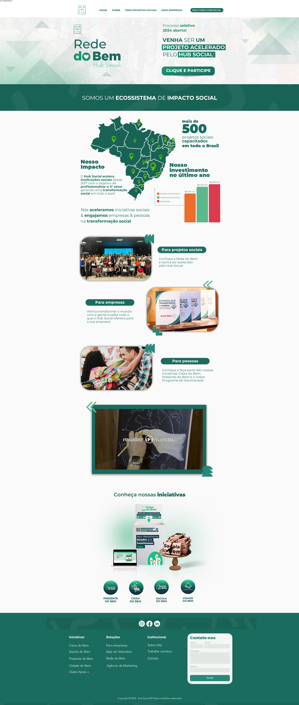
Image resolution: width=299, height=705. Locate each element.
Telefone (193, 666)
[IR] (176, 64)
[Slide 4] (153, 76)
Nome (193, 643)
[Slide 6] (142, 76)
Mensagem (194, 651)
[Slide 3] (150, 76)
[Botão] (111, 591)
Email (207, 643)
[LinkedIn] (157, 624)
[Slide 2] (145, 76)
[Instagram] (142, 624)
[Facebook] (149, 624)
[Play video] (149, 439)
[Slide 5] (156, 76)
